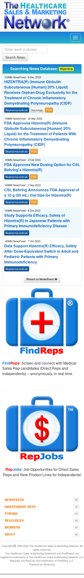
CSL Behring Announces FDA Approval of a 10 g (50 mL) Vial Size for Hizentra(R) (41, 192)
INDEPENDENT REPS (20, 506)
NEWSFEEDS (14, 499)
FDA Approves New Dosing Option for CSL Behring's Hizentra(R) (42, 167)
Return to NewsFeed (40, 279)
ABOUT (10, 534)
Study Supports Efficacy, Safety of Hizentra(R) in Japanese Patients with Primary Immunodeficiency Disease (37, 221)
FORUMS (11, 513)
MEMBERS (12, 527)
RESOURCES (14, 520)
